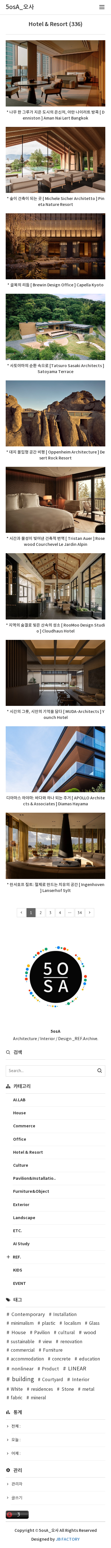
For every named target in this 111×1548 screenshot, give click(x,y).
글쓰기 (16, 1498)
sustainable (22, 1342)
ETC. (17, 1230)
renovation (71, 1342)
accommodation (27, 1359)
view (47, 1342)
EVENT (19, 1283)
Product (50, 1369)
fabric (16, 1398)
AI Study (21, 1244)
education (89, 1359)
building (23, 1379)
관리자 (16, 1484)
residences (42, 1389)
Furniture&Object (31, 1191)
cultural (66, 1332)
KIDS (17, 1270)
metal (88, 1389)
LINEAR (77, 1369)
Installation (65, 1314)
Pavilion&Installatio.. (34, 1178)
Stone (67, 1389)
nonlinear (22, 1369)
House (19, 1113)
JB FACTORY (68, 1539)
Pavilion (42, 1332)
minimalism (22, 1323)
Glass (94, 1323)
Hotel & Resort (28, 1152)
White (17, 1389)
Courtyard (52, 1379)
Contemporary (28, 1314)
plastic (49, 1323)
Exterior (21, 1204)
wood (90, 1333)
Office (19, 1139)
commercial (23, 1350)
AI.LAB (19, 1100)
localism (72, 1323)
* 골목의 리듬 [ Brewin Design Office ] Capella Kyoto (55, 285)
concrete (61, 1359)
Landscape (24, 1217)
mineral (38, 1398)
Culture (20, 1165)
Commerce (24, 1126)
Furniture (53, 1350)
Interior (80, 1380)
